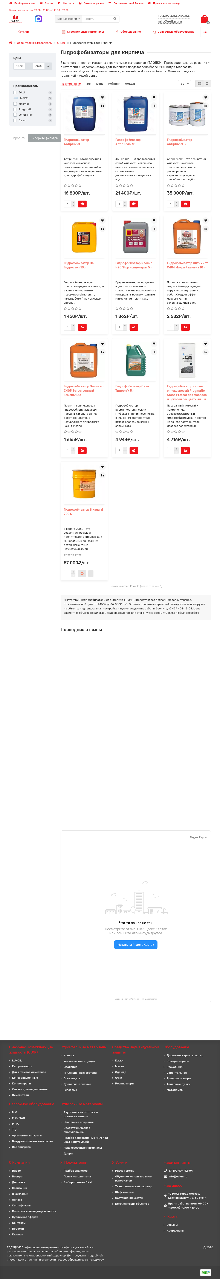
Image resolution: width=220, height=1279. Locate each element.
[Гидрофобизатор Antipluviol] (84, 113)
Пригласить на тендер (166, 3)
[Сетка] (199, 83)
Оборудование (131, 31)
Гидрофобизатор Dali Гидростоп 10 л (79, 265)
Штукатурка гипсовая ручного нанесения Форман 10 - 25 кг (150, 641)
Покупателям (76, 1162)
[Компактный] (207, 83)
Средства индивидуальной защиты (135, 1049)
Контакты (68, 3)
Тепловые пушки (178, 1084)
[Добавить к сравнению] (102, 105)
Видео (16, 1170)
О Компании (19, 1162)
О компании (20, 1193)
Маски (119, 1066)
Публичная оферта (25, 1217)
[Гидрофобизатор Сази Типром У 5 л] (135, 360)
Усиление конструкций (79, 1061)
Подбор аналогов (24, 3)
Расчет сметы (124, 1170)
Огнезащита (72, 1078)
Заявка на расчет (93, 3)
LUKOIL (17, 1060)
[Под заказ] (82, 573)
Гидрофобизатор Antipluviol (76, 142)
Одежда (120, 1072)
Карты (172, 1216)
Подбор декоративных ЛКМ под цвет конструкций (86, 1139)
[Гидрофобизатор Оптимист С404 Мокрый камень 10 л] (187, 237)
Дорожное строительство (185, 1055)
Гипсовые (70, 1090)
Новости (18, 1228)
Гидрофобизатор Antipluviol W (128, 142)
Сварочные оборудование (176, 31)
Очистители (20, 1095)
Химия (61, 42)
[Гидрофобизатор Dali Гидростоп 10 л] (84, 237)
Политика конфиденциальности (34, 1211)
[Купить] (82, 204)
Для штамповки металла (29, 1072)
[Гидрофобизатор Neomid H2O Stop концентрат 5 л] (135, 237)
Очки (118, 1077)
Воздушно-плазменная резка (32, 1141)
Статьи (48, 3)
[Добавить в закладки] (102, 97)
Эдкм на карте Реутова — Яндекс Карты (136, 999)
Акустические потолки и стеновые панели (81, 1114)
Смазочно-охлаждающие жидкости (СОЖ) (31, 1049)
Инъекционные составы (80, 1072)
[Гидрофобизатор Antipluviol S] (187, 113)
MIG (14, 1112)
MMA (15, 1123)
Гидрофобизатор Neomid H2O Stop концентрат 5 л (134, 265)
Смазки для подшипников (30, 1089)
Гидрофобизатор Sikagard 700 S (83, 512)
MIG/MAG (18, 1118)
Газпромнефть (22, 1066)
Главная (17, 1234)
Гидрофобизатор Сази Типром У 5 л (132, 389)
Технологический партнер (133, 1186)
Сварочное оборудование (31, 1104)
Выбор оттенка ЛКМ (78, 1182)
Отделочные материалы (82, 1104)
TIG (14, 1129)
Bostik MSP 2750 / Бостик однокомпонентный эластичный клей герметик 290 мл (153, 795)
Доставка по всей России (128, 3)
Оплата (17, 1199)
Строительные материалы (85, 31)
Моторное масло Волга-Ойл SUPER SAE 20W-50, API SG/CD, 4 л (153, 755)
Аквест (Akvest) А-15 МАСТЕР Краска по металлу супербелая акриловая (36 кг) (159, 719)
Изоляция (70, 1067)
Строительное (177, 1072)
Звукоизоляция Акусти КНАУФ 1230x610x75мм (141, 679)
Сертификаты (21, 1205)
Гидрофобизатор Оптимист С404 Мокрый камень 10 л (187, 265)
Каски (119, 1060)
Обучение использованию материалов (133, 1178)
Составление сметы (129, 1198)
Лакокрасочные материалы (83, 1147)
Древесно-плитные (77, 1084)
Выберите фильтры (44, 138)
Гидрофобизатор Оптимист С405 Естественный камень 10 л (84, 391)
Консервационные (25, 1077)
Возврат (18, 1176)
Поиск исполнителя (77, 1176)
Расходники (175, 1067)
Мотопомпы (175, 1090)
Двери (68, 1153)
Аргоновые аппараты (27, 1135)
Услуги (121, 1162)
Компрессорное (178, 1061)
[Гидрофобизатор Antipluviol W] (135, 113)
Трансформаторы (179, 1078)
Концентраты (21, 1083)
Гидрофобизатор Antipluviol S (179, 142)
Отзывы (172, 1224)
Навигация (19, 1188)
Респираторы (124, 1083)
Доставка (18, 1182)
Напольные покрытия (78, 1122)
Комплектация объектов (132, 1203)
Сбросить (18, 138)
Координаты (175, 1230)
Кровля (69, 1055)
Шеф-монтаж (124, 1192)
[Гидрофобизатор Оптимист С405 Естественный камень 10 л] (84, 360)
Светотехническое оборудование (77, 1130)
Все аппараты (21, 1147)
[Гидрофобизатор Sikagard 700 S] (84, 483)
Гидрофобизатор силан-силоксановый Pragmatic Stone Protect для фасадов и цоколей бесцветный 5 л (187, 393)
